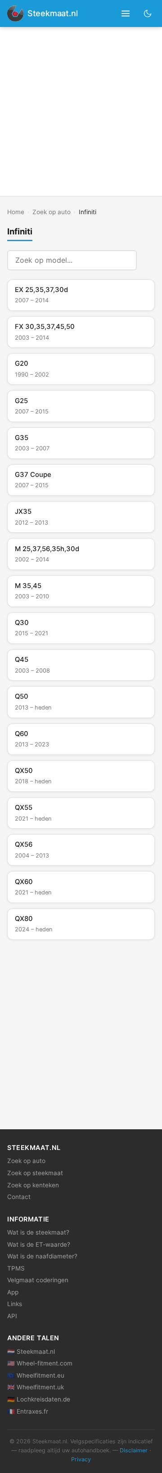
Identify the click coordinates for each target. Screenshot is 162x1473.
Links (14, 1303)
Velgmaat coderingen (37, 1280)
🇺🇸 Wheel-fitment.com (39, 1363)
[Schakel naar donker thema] (148, 13)
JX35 (31, 516)
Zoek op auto (51, 212)
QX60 (33, 887)
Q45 (32, 665)
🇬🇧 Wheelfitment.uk (35, 1387)
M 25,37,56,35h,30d (47, 554)
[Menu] (126, 14)
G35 (32, 443)
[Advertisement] (81, 112)
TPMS (16, 1268)
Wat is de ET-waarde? (38, 1244)
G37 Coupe (33, 480)
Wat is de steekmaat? (38, 1232)
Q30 (31, 628)
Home (15, 212)
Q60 (32, 739)
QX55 (33, 813)
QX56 (32, 849)
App (12, 1292)
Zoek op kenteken (33, 1185)
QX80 (33, 924)
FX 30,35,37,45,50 (45, 332)
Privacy (81, 1459)
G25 (32, 406)
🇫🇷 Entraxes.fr (27, 1411)
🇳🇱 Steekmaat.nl (31, 1351)
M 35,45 (32, 591)
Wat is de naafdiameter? (42, 1256)
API (12, 1316)
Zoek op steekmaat (35, 1173)
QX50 (33, 776)
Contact (19, 1196)
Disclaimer (134, 1450)
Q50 (33, 701)
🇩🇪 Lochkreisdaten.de (38, 1399)
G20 (32, 368)
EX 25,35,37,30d (41, 295)
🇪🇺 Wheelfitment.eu (35, 1375)
